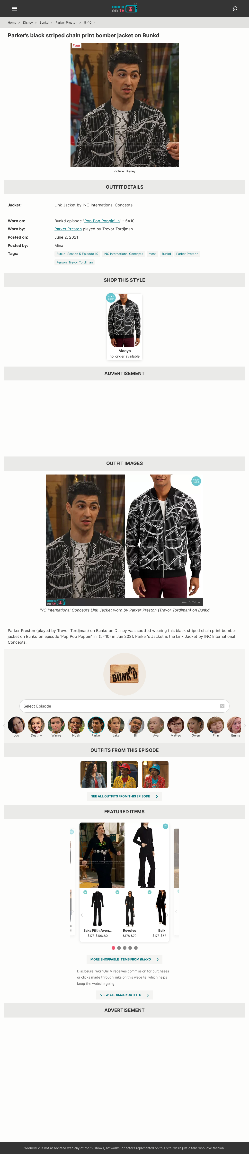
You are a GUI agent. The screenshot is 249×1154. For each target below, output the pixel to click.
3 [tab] (124, 948)
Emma (235, 735)
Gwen (196, 735)
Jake (116, 735)
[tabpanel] (124, 882)
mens (152, 254)
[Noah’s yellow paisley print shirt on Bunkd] (124, 774)
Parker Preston (66, 22)
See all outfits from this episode (120, 796)
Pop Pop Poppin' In (102, 220)
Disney (28, 22)
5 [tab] (136, 948)
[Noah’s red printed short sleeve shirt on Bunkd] (155, 774)
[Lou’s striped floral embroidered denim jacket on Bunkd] (93, 774)
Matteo (176, 735)
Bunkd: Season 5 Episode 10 (77, 254)
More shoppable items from (120, 959)
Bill (136, 735)
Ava (156, 735)
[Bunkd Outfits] (124, 674)
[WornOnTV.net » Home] (124, 8)
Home (12, 22)
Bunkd (44, 22)
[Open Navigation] (14, 9)
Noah (76, 735)
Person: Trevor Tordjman (74, 262)
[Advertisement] (124, 418)
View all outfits (120, 995)
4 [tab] (130, 948)
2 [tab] (119, 948)
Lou (16, 735)
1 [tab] (113, 948)
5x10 (87, 22)
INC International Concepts (123, 254)
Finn (216, 735)
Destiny (36, 735)
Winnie (56, 735)
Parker (96, 735)
